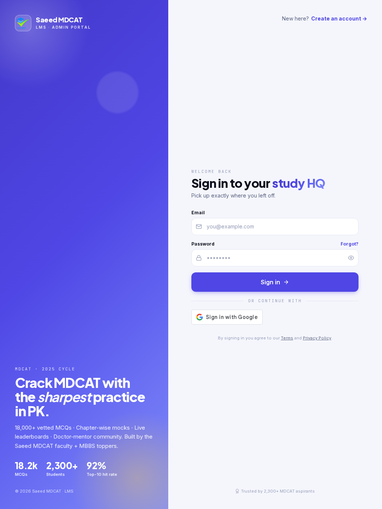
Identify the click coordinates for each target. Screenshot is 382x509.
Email (198, 212)
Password (203, 244)
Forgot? (349, 244)
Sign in (270, 282)
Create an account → (339, 18)
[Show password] (351, 258)
